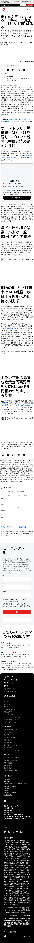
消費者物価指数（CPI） (11, 328)
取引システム (8, 755)
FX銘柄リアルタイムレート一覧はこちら (13, 527)
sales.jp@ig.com (23, 783)
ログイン (23, 5)
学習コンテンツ (8, 683)
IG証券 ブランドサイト (11, 689)
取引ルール (7, 732)
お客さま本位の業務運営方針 (13, 814)
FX (2, 65)
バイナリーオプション (11, 719)
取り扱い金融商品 (9, 696)
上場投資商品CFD (9, 709)
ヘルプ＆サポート (9, 818)
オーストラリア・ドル (12, 65)
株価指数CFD (21, 491)
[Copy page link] (3, 70)
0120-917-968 (8, 795)
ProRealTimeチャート (10, 770)
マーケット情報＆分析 (11, 680)
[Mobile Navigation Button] (31, 9)
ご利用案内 (7, 726)
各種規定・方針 (8, 808)
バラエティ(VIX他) (9, 714)
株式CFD (10, 491)
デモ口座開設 (8, 742)
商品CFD (6, 707)
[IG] (4, 9)
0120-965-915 (8, 783)
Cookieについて (9, 812)
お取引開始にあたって (11, 730)
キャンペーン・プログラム (12, 750)
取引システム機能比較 (11, 760)
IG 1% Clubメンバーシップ (12, 745)
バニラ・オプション (10, 722)
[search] (28, 9)
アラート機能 (8, 763)
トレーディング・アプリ (11, 758)
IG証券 (6, 806)
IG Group (6, 932)
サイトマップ (13, 806)
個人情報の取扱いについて (12, 810)
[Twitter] (19, 70)
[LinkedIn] (24, 70)
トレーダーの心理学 (10, 691)
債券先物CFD (8, 712)
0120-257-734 (8, 788)
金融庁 (6, 918)
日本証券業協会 (13, 918)
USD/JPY (5, 403)
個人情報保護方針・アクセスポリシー (18, 599)
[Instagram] (13, 70)
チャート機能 (8, 765)
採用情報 (13, 932)
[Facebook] (8, 70)
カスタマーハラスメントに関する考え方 (16, 816)
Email (4, 591)
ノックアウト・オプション (12, 717)
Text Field (6, 616)
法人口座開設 (8, 747)
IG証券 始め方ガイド (10, 737)
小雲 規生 (10, 76)
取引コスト (7, 735)
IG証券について (8, 677)
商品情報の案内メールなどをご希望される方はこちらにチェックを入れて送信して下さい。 (17, 606)
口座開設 (30, 5)
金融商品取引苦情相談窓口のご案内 (17, 920)
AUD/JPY (21, 244)
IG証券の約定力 (8, 768)
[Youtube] (17, 832)
